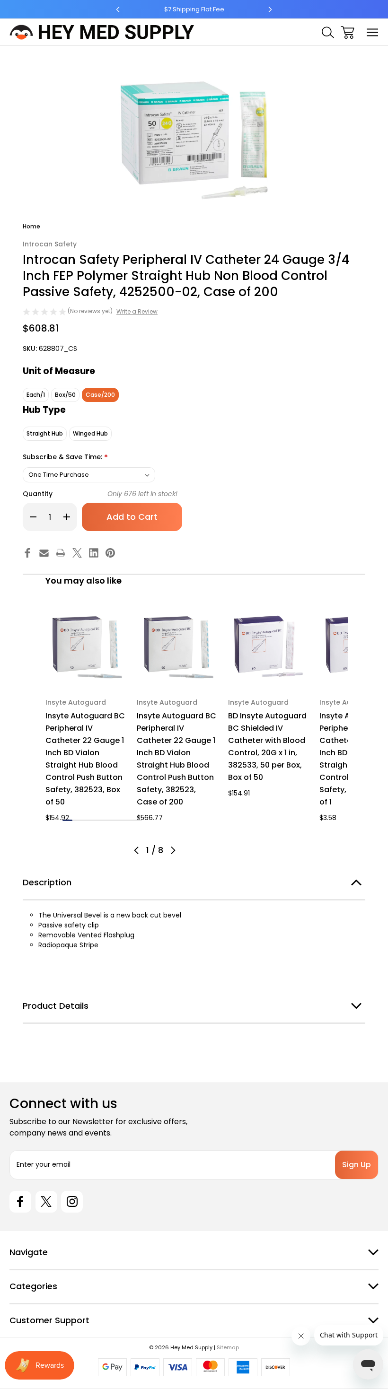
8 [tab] (137, 820)
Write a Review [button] (137, 311)
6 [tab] (117, 820)
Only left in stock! (142, 493)
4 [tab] (97, 820)
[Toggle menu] (373, 32)
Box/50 (65, 395)
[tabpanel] (85, 716)
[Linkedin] (93, 553)
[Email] (44, 553)
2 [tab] (77, 820)
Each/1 (35, 395)
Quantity (38, 493)
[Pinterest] (110, 553)
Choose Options (85, 676)
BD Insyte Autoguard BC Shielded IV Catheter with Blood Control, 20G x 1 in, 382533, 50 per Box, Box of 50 (267, 746)
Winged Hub (90, 433)
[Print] (60, 553)
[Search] (328, 32)
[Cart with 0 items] (347, 32)
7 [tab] (127, 820)
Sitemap (228, 1347)
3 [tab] (87, 820)
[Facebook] (27, 553)
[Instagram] (72, 1202)
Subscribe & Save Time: (65, 457)
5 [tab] (107, 820)
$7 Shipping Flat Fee (194, 9)
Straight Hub (44, 433)
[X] (77, 553)
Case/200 (100, 395)
